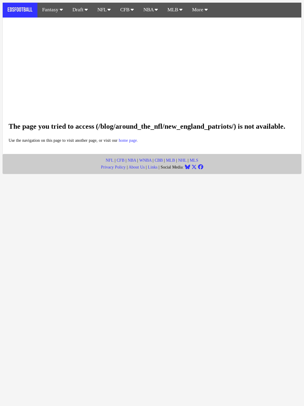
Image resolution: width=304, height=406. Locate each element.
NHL (182, 160)
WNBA (145, 160)
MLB (173, 9)
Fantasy (51, 9)
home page (128, 140)
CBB (159, 160)
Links (152, 167)
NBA (149, 9)
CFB (125, 9)
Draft (78, 9)
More (198, 9)
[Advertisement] (152, 66)
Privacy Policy (113, 167)
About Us (137, 167)
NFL (102, 9)
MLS (194, 160)
